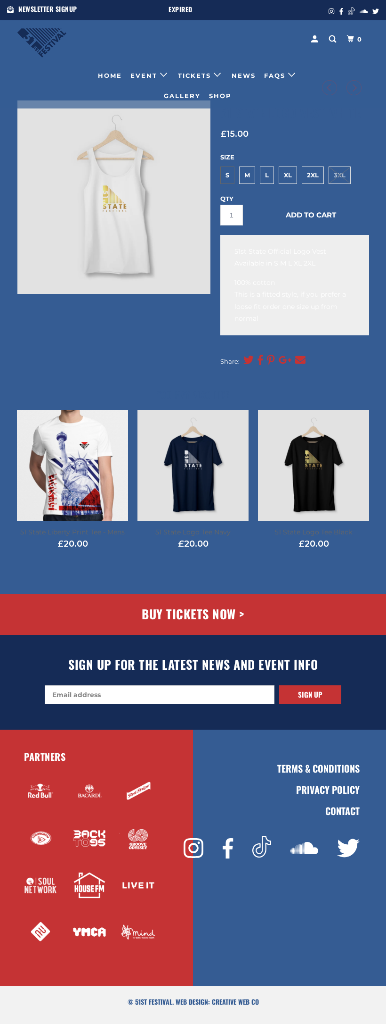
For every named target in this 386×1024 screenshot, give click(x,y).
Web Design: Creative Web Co (217, 1002)
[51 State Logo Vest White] (114, 197)
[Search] (333, 39)
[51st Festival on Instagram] (193, 848)
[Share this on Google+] (284, 360)
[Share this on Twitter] (247, 360)
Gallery (182, 96)
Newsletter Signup (47, 9)
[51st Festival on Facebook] (228, 849)
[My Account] (315, 39)
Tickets (196, 75)
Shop (220, 96)
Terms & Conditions (318, 768)
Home (110, 75)
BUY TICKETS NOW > (193, 614)
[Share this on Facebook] (259, 360)
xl (288, 175)
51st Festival (153, 1002)
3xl (340, 175)
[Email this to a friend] (299, 360)
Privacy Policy (328, 790)
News (244, 75)
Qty (226, 198)
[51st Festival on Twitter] (348, 848)
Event (145, 75)
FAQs (276, 75)
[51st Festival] (46, 38)
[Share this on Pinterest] (270, 360)
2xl (313, 175)
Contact (342, 811)
